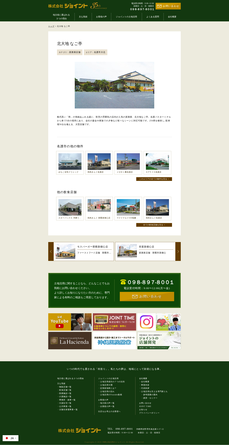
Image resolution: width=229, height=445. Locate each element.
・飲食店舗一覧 (64, 390)
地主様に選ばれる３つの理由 (61, 17)
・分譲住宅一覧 (64, 403)
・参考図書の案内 (148, 395)
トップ (51, 26)
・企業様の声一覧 (106, 406)
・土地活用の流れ (106, 391)
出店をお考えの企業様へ (109, 411)
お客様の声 (101, 17)
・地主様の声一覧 (106, 403)
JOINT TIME (145, 406)
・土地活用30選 (105, 385)
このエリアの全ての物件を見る (153, 179)
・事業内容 (144, 385)
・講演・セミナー (148, 398)
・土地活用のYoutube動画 (110, 395)
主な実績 (83, 17)
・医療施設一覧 (64, 393)
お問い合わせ (171, 6)
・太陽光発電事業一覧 (67, 410)
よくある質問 (152, 17)
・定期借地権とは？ (107, 388)
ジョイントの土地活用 (126, 17)
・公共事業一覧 (64, 406)
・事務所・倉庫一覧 (66, 400)
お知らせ (143, 410)
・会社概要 (144, 382)
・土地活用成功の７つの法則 (111, 382)
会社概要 (172, 17)
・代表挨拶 (144, 388)
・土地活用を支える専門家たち (153, 391)
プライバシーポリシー (149, 413)
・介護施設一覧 (64, 397)
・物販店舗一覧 (64, 387)
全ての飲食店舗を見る (153, 225)
